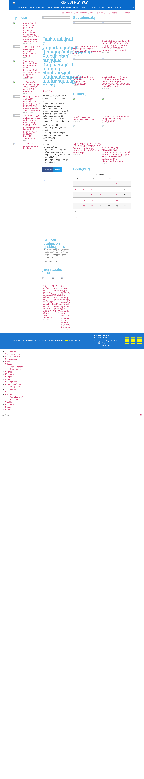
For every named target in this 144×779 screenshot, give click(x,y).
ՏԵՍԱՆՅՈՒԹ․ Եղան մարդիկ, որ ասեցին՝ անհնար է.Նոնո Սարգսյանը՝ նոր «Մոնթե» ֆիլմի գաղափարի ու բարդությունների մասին (116, 45)
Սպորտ (109, 7)
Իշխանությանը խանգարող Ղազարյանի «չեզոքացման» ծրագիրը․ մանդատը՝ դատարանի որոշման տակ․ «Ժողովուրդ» (87, 148)
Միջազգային (15, 369)
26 (92, 206)
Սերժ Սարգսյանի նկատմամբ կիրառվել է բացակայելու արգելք (31, 51)
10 (75, 195)
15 (117, 195)
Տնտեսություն (66, 7)
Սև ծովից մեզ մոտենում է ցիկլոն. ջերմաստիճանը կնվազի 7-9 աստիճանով (32, 86)
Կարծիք (93, 7)
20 (100, 200)
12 (92, 195)
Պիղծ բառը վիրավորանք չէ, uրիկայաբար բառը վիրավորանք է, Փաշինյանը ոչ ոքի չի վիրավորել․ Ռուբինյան (31, 69)
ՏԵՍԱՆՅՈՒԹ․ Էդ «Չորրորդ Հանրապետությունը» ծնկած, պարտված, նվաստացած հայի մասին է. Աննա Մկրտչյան (116, 81)
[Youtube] (133, 340)
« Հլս (75, 217)
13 (100, 195)
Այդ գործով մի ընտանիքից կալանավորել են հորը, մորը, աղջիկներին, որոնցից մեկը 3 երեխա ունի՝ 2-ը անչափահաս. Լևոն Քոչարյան (31, 32)
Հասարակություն (53, 7)
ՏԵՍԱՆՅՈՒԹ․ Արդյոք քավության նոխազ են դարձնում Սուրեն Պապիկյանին (84, 80)
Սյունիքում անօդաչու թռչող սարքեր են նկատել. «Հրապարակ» (115, 118)
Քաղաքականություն (37, 7)
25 (84, 206)
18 (84, 200)
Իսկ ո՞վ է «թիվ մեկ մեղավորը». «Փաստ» (83, 118)
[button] (84, 7)
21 (109, 200)
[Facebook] (127, 340)
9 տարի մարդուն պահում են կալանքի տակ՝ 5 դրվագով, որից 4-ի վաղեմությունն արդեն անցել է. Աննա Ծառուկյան (32, 103)
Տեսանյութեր (22, 7)
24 (76, 206)
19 (92, 200)
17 (75, 200)
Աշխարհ (83, 7)
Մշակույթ (101, 7)
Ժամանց (118, 7)
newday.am (65, 340)
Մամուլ (75, 7)
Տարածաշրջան (16, 366)
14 (109, 195)
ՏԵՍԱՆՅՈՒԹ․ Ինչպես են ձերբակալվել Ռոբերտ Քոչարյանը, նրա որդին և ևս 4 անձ (87, 49)
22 (117, 200)
